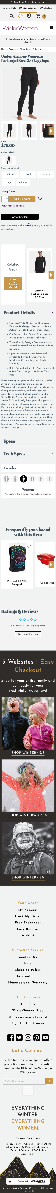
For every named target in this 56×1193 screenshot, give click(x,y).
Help (28, 963)
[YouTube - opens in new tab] (45, 1038)
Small (28, 174)
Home (4, 49)
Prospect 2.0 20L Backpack (17, 583)
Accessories (14, 49)
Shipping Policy (28, 970)
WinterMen (46, 8)
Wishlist (28, 935)
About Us (28, 1004)
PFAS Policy (39, 1150)
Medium (46, 174)
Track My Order (28, 916)
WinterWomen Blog (28, 1010)
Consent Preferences (28, 1138)
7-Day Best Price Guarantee (28, 2)
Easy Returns (28, 929)
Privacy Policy (13, 1144)
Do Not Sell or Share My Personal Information (28, 1146)
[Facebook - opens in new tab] (10, 1038)
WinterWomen (28, 8)
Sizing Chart (8, 191)
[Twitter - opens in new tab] (19, 1038)
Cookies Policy (32, 1144)
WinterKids (9, 8)
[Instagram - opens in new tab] (28, 1038)
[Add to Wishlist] (40, 199)
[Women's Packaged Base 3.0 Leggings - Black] (9, 129)
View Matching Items (13, 206)
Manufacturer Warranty (28, 982)
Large (9, 182)
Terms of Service (19, 1150)
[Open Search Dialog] (11, 16)
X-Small (10, 174)
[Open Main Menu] (47, 28)
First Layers (26, 49)
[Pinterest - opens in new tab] (36, 1038)
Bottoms (38, 49)
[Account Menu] (29, 16)
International (28, 976)
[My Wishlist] (20, 16)
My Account (28, 910)
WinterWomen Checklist (28, 1017)
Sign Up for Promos (28, 1023)
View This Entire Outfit (13, 283)
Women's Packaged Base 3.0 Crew (39, 294)
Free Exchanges (28, 922)
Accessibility (28, 1154)
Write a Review (28, 634)
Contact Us (28, 957)
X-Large (23, 182)
